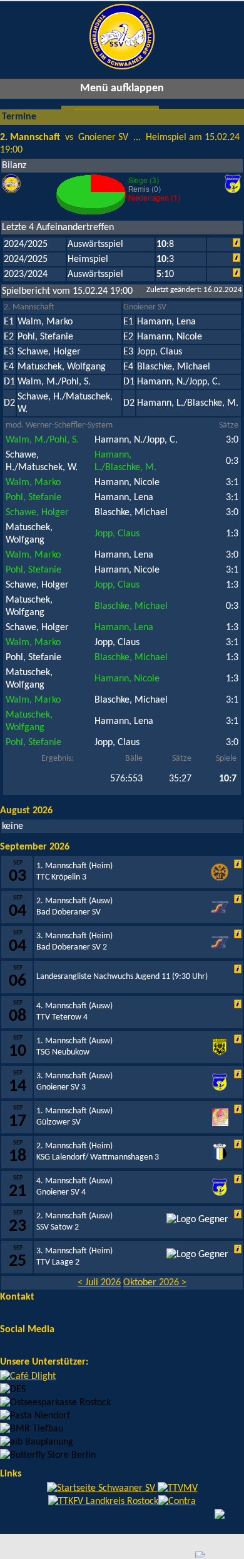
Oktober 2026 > (154, 1283)
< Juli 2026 (99, 1283)
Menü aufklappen (122, 88)
